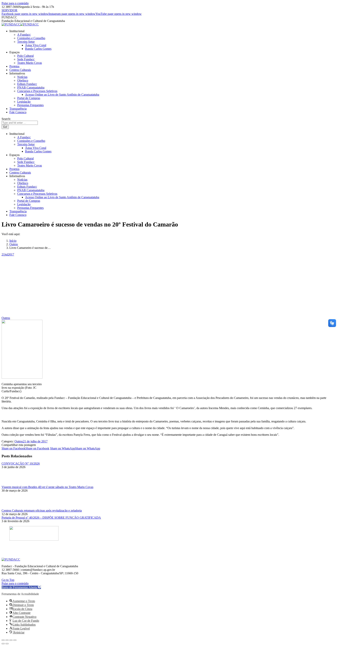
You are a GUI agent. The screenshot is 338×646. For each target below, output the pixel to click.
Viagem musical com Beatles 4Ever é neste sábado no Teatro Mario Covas (47, 487)
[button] (21, 587)
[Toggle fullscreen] (11, 640)
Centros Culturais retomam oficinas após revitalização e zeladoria (42, 510)
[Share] (7, 640)
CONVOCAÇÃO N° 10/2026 (21, 463)
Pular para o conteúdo (15, 3)
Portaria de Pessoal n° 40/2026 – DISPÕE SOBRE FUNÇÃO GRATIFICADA (51, 517)
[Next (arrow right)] (7, 643)
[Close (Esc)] (3, 640)
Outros (6, 318)
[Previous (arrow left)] (3, 643)
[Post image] (12, 483)
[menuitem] (16, 31)
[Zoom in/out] (14, 640)
